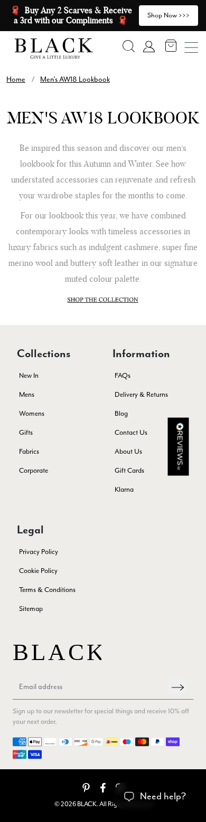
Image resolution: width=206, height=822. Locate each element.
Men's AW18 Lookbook (75, 79)
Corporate (33, 470)
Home (15, 79)
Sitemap (31, 608)
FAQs (122, 375)
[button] (129, 46)
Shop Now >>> (168, 15)
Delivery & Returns (141, 394)
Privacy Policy (38, 551)
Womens (31, 413)
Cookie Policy (38, 570)
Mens (26, 394)
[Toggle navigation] (191, 47)
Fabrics (29, 451)
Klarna (124, 489)
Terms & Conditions (47, 589)
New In (29, 375)
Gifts (26, 432)
